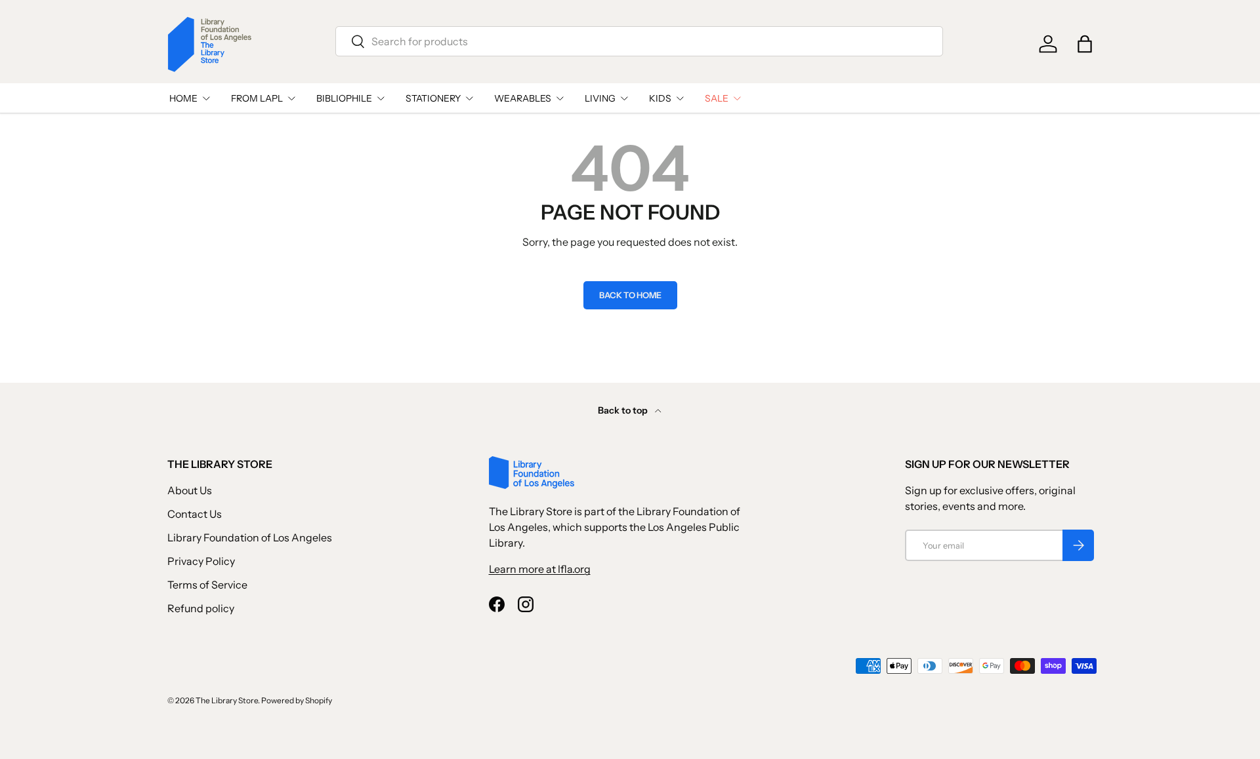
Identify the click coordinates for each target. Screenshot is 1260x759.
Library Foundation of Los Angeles (249, 537)
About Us (189, 490)
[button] (1084, 43)
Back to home (630, 295)
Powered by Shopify (296, 700)
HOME (183, 98)
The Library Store (227, 700)
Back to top (624, 410)
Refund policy (200, 608)
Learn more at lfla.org (540, 568)
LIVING (600, 98)
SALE (716, 98)
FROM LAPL (257, 98)
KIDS (660, 98)
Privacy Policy (201, 561)
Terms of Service (207, 584)
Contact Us (194, 513)
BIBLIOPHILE (344, 98)
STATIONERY (433, 98)
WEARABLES (522, 98)
